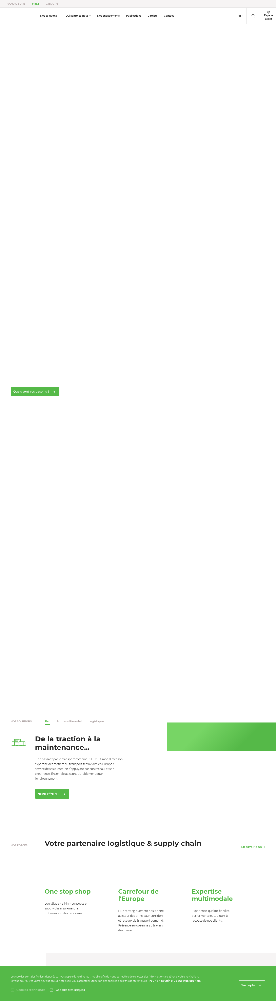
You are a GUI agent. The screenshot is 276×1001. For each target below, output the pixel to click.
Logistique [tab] (96, 721)
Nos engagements (108, 15)
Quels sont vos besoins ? (31, 391)
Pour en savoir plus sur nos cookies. (175, 981)
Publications (133, 15)
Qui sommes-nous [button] (77, 15)
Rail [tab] (47, 721)
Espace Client (268, 17)
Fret (35, 3)
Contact (169, 15)
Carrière (152, 15)
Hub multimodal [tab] (69, 721)
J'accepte (248, 985)
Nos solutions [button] (48, 15)
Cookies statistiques (70, 990)
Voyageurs (16, 3)
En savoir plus (251, 847)
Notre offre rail (49, 794)
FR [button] (239, 15)
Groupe (52, 3)
